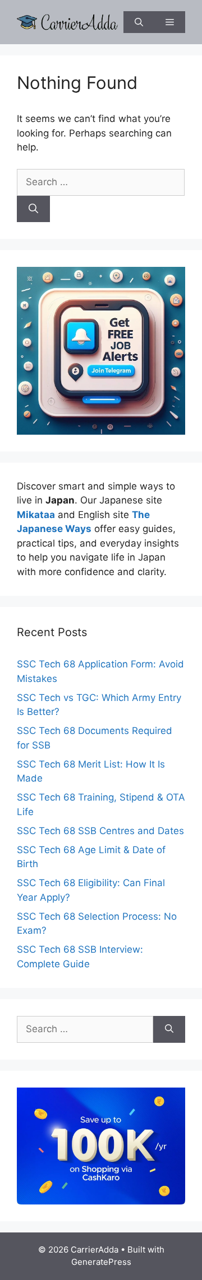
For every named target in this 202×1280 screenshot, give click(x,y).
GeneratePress (101, 1262)
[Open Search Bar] (138, 22)
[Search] (33, 209)
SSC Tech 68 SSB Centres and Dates (100, 830)
